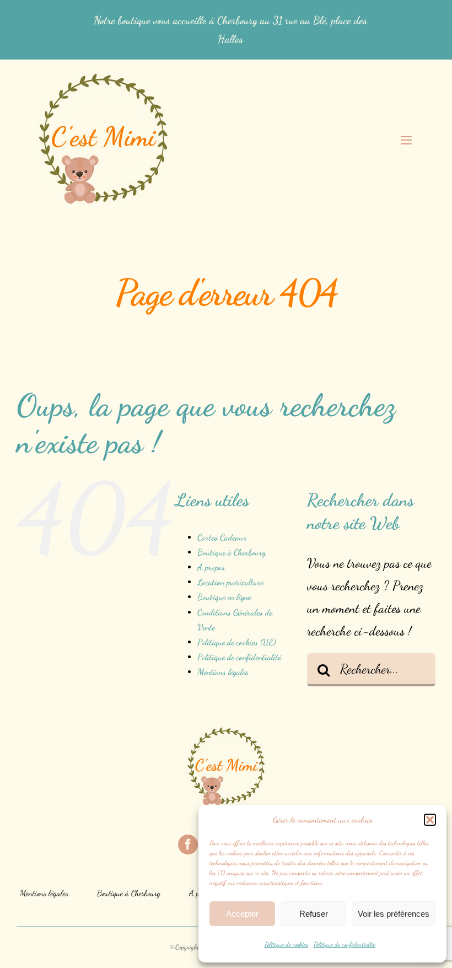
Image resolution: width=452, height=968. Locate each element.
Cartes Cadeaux (222, 537)
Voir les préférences (393, 913)
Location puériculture (230, 582)
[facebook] (188, 844)
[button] (429, 819)
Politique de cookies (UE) (236, 642)
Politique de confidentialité (344, 944)
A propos (211, 567)
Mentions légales (223, 671)
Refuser (313, 913)
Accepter (242, 913)
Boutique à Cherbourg (231, 552)
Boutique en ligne (224, 596)
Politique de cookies (286, 944)
